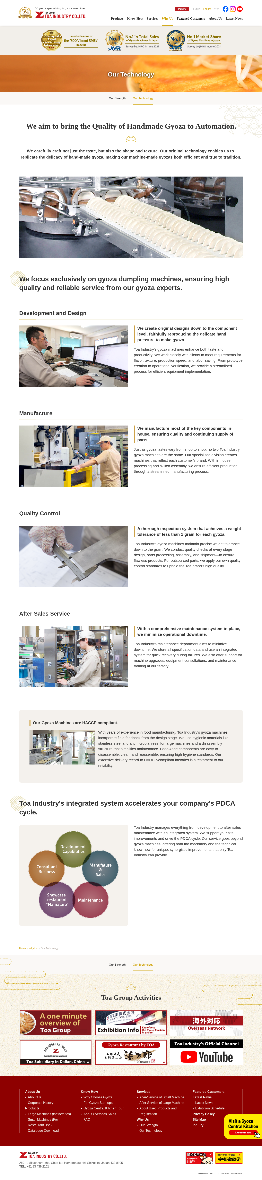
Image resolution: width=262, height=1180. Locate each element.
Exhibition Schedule (210, 1108)
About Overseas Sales (100, 1114)
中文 (216, 9)
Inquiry (182, 9)
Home (22, 948)
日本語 (196, 9)
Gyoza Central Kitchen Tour (103, 1108)
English (207, 9)
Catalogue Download (43, 1130)
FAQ (87, 1119)
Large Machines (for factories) (49, 1114)
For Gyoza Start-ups (98, 1103)
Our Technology (143, 98)
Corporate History (40, 1103)
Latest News (204, 1103)
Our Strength (117, 98)
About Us (34, 1097)
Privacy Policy (204, 1114)
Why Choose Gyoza (98, 1097)
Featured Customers (209, 1091)
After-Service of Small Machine (161, 1097)
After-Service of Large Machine (161, 1103)
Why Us (33, 948)
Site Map (199, 1119)
